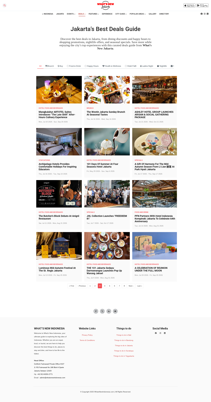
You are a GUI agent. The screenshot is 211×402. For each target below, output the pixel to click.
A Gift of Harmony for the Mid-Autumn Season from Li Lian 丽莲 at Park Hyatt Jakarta (154, 167)
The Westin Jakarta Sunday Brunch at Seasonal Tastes (106, 113)
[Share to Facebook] (95, 311)
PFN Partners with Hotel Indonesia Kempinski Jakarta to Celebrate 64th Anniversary (155, 218)
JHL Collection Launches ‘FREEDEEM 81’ (107, 217)
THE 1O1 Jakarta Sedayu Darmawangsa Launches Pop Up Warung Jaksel (104, 270)
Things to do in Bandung (123, 340)
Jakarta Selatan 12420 (43, 371)
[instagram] (160, 333)
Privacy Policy (87, 335)
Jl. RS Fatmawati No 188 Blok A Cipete (49, 367)
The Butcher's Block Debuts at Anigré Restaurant (59, 217)
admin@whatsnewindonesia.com (52, 378)
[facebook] (156, 333)
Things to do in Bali (123, 335)
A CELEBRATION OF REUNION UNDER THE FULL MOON (151, 269)
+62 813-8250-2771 (45, 374)
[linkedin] (164, 333)
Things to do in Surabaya (123, 351)
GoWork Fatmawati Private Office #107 (49, 364)
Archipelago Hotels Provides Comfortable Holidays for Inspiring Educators (57, 167)
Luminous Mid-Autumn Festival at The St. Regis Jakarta (57, 269)
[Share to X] (102, 311)
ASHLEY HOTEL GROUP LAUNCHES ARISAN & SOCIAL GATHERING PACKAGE (154, 114)
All (40, 66)
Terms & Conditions (87, 340)
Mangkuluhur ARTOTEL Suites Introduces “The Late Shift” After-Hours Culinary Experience (57, 114)
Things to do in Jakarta (124, 345)
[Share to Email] (115, 311)
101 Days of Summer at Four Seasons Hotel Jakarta (102, 165)
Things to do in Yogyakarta (123, 356)
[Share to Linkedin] (108, 311)
